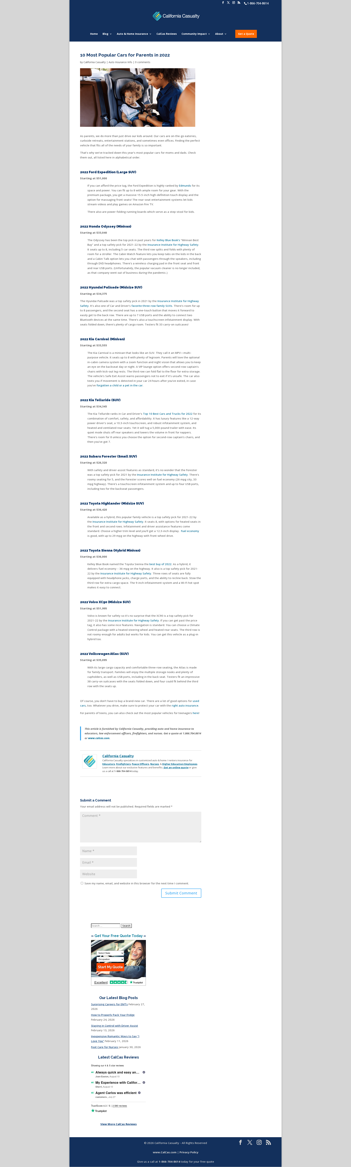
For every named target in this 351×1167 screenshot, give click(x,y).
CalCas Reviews (166, 34)
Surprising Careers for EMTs (109, 1004)
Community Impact (194, 34)
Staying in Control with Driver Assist (114, 1025)
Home (94, 34)
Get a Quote (246, 33)
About (219, 34)
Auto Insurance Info (120, 62)
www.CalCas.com (164, 1152)
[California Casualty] (89, 766)
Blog (105, 34)
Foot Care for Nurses (104, 1047)
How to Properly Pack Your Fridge (113, 1015)
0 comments (142, 62)
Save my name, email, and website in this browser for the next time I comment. (136, 883)
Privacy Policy (189, 1152)
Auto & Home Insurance (132, 34)
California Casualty (95, 62)
